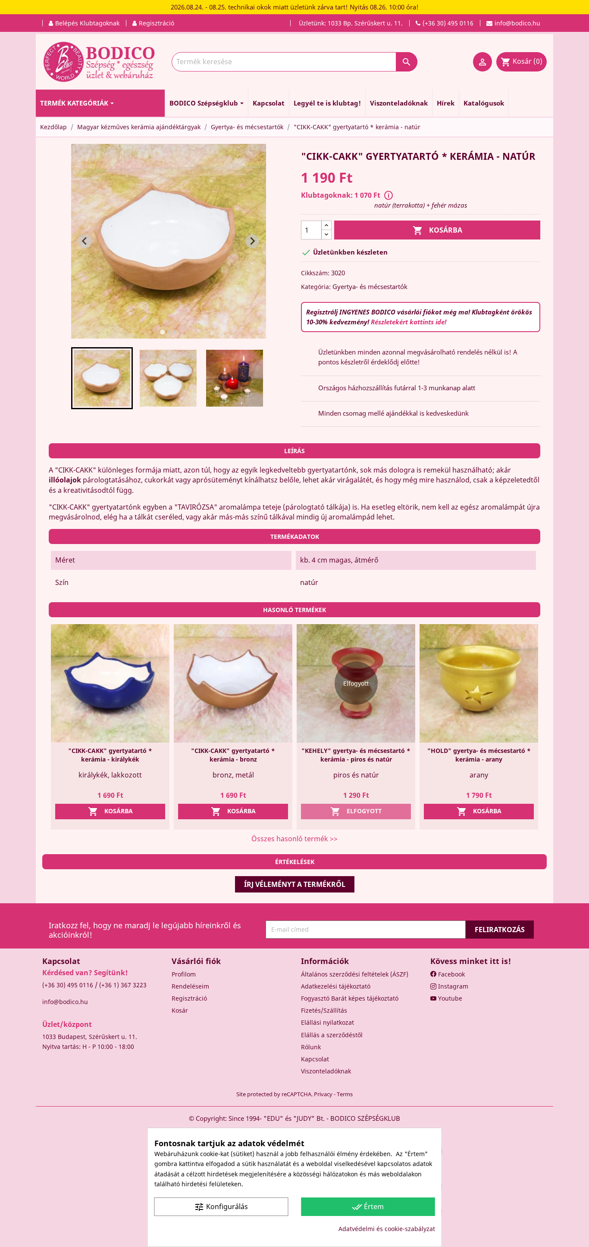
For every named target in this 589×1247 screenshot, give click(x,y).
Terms (345, 1094)
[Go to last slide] (85, 241)
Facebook (450, 974)
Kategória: (316, 287)
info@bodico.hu (65, 1002)
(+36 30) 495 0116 (67, 985)
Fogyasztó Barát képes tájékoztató (349, 998)
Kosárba (437, 230)
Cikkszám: (315, 273)
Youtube (449, 998)
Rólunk (311, 1047)
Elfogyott (356, 811)
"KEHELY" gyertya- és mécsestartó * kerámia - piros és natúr (355, 754)
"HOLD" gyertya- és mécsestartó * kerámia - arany (479, 754)
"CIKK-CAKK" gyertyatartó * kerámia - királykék (110, 754)
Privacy (323, 1094)
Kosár (180, 1010)
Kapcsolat (315, 1059)
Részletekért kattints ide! (408, 321)
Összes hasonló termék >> (294, 838)
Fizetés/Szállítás (324, 1010)
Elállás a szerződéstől (332, 1035)
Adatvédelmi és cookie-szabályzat (386, 1229)
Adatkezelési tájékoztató (335, 986)
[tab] (162, 332)
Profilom (184, 974)
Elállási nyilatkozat (327, 1022)
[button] (102, 378)
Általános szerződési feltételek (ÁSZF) (354, 974)
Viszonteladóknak (326, 1071)
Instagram (452, 986)
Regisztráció (189, 998)
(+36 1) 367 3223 (123, 985)
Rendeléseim (190, 986)
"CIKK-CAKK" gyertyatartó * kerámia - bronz (233, 754)
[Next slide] (252, 241)
